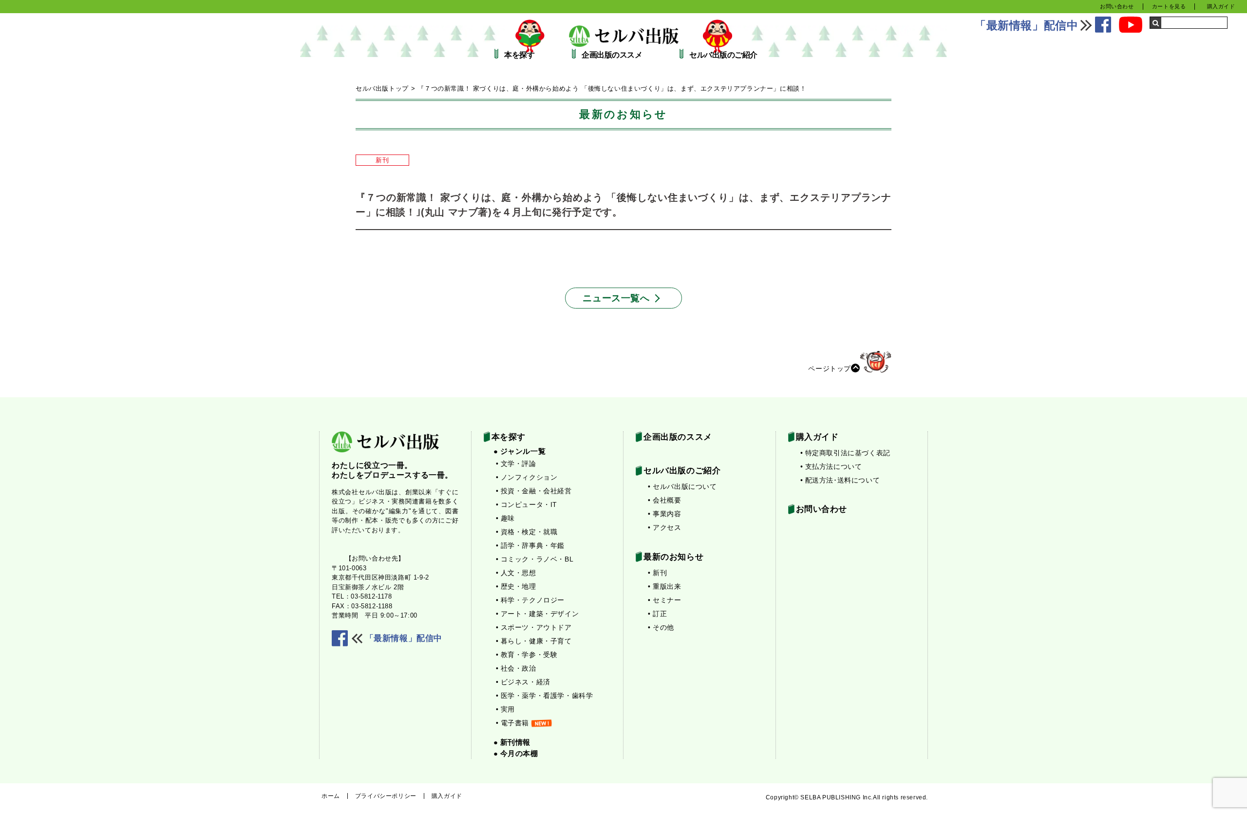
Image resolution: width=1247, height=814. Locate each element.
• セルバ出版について (682, 486)
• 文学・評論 (516, 463)
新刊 (382, 160)
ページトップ (829, 368)
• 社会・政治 (516, 668)
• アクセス (664, 527)
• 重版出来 (664, 586)
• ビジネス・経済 (523, 682)
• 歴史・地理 (516, 586)
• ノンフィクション (527, 477)
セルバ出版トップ (382, 88)
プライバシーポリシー (385, 796)
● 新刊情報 (512, 742)
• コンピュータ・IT (527, 504)
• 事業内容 (664, 514)
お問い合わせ (1117, 6)
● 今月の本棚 (515, 753)
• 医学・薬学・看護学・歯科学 (544, 695)
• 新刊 (657, 573)
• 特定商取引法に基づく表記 (845, 453)
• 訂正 (657, 614)
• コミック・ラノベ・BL (535, 559)
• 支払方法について (831, 466)
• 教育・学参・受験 (527, 655)
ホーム (330, 796)
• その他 (661, 627)
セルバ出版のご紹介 (723, 55)
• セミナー (664, 600)
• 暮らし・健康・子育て (534, 641)
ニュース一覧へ (616, 298)
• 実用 (505, 709)
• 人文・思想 (516, 573)
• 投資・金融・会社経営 (534, 491)
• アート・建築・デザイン (537, 614)
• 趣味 (505, 518)
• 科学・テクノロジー (530, 600)
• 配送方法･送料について (840, 480)
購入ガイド (1221, 6)
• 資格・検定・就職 (527, 532)
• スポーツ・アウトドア (534, 627)
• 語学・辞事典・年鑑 (530, 545)
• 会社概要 (664, 500)
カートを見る (1169, 6)
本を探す (519, 55)
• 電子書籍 (512, 723)
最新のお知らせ (673, 557)
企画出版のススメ (612, 55)
